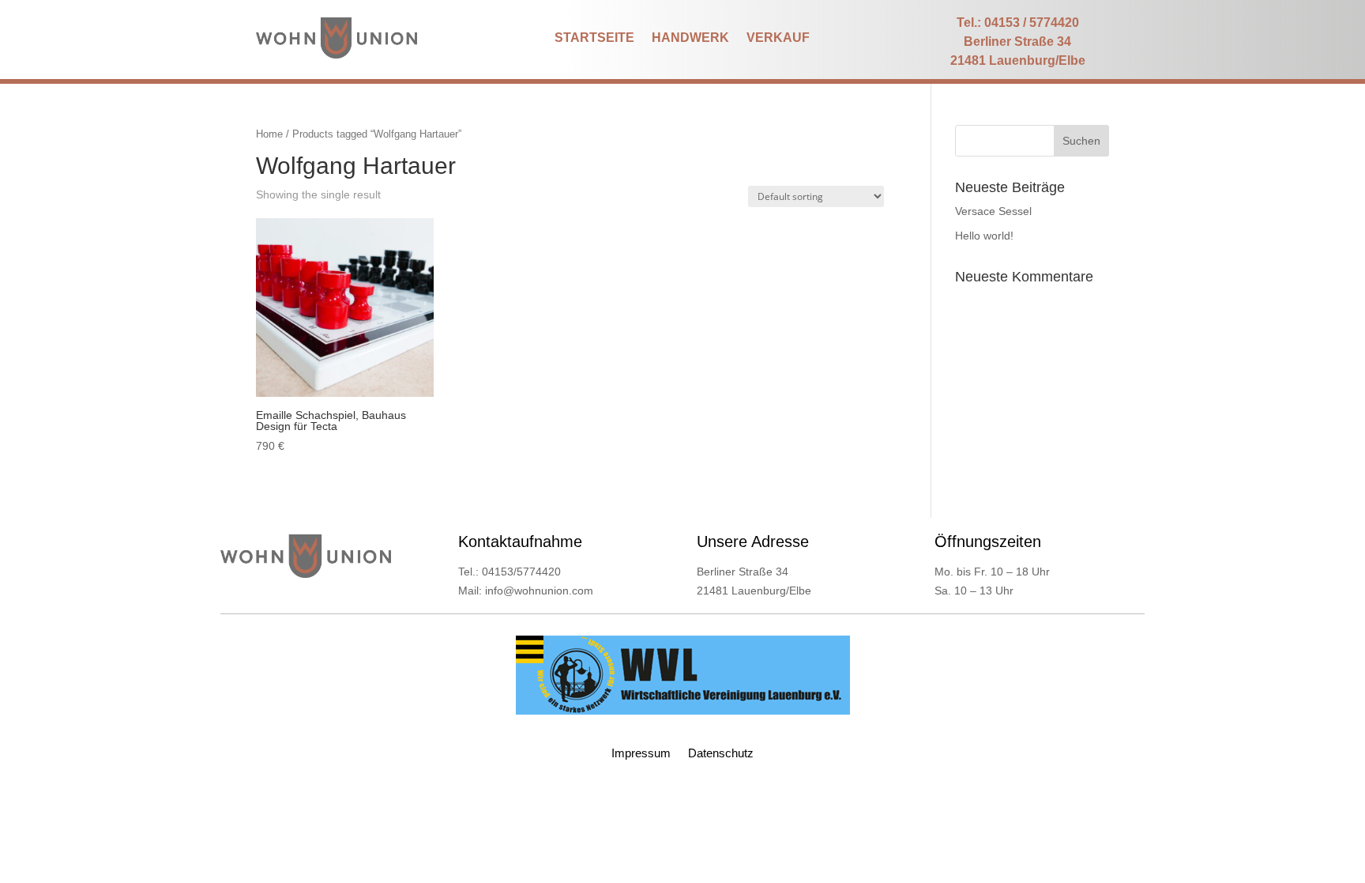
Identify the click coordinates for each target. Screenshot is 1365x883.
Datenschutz (721, 754)
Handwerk (690, 38)
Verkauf (778, 38)
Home (269, 134)
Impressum (641, 754)
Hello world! (984, 235)
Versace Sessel (993, 211)
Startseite (594, 38)
